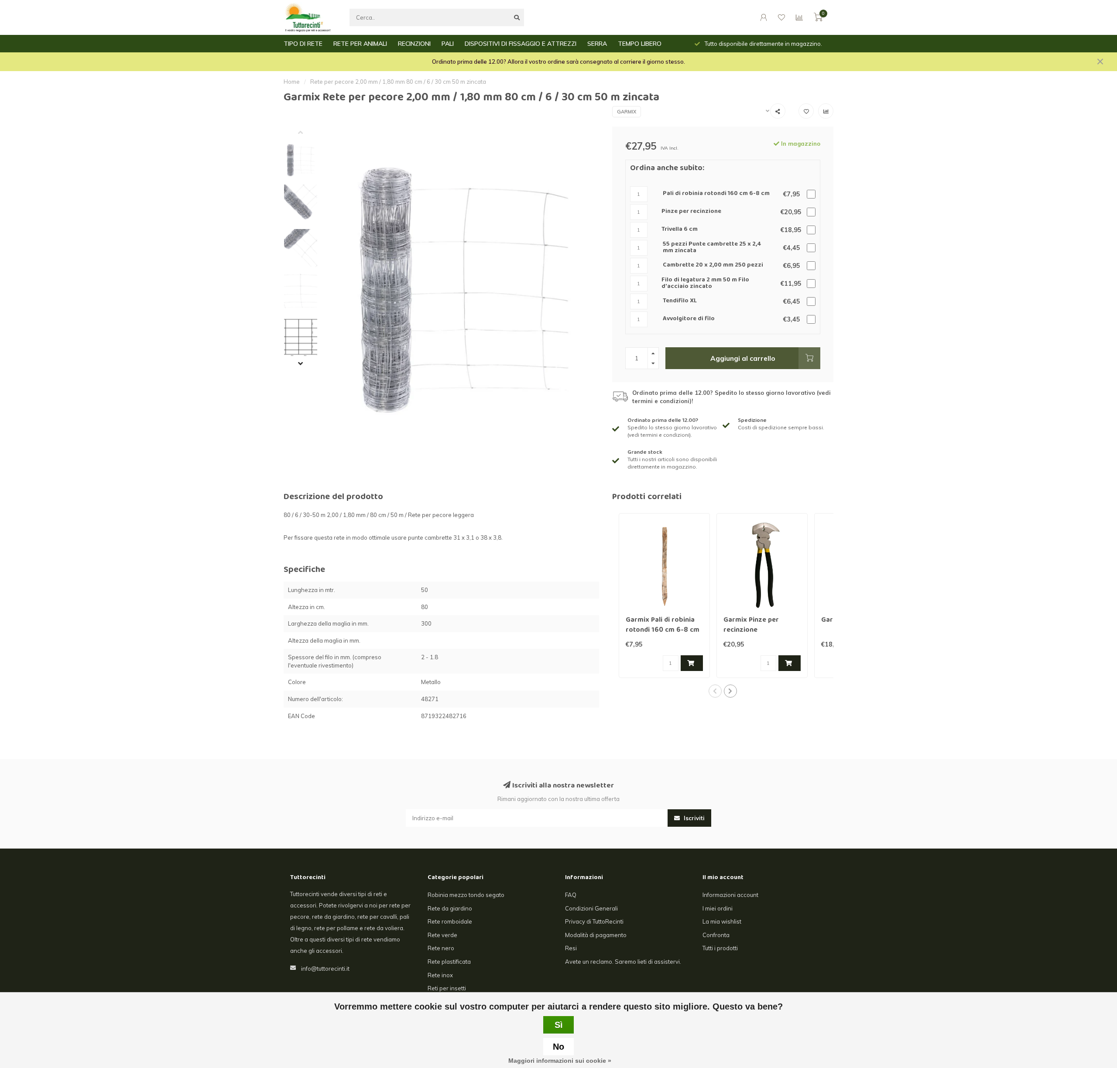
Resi (571, 948)
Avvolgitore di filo (689, 319)
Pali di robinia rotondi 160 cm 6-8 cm (716, 194)
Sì (559, 1025)
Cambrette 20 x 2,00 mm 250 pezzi (713, 265)
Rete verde (442, 934)
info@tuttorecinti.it (325, 968)
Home (292, 81)
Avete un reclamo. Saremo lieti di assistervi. (623, 961)
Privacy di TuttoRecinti (594, 921)
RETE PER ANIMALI (360, 44)
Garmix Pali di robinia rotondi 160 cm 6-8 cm (662, 625)
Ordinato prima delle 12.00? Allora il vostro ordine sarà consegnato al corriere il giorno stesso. (558, 61)
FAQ (570, 894)
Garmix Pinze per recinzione (751, 625)
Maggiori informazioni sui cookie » (559, 1060)
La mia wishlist (721, 921)
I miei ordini (717, 908)
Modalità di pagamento (596, 934)
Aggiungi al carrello (742, 358)
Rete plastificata (449, 961)
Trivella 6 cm (679, 229)
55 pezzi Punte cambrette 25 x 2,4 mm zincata (712, 248)
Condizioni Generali (591, 908)
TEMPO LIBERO (639, 44)
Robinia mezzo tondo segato (466, 894)
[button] (307, 133)
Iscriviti (693, 818)
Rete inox (440, 975)
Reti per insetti (447, 988)
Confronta (716, 934)
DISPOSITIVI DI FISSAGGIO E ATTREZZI (520, 44)
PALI (448, 44)
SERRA (597, 44)
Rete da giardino (450, 908)
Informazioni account (730, 894)
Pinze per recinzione (691, 212)
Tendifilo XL (680, 301)
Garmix (626, 112)
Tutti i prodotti (720, 948)
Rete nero (441, 948)
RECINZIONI (414, 44)
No (558, 1046)
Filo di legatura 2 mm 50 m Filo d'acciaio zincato (705, 284)
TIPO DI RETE (303, 44)
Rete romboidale (450, 921)
